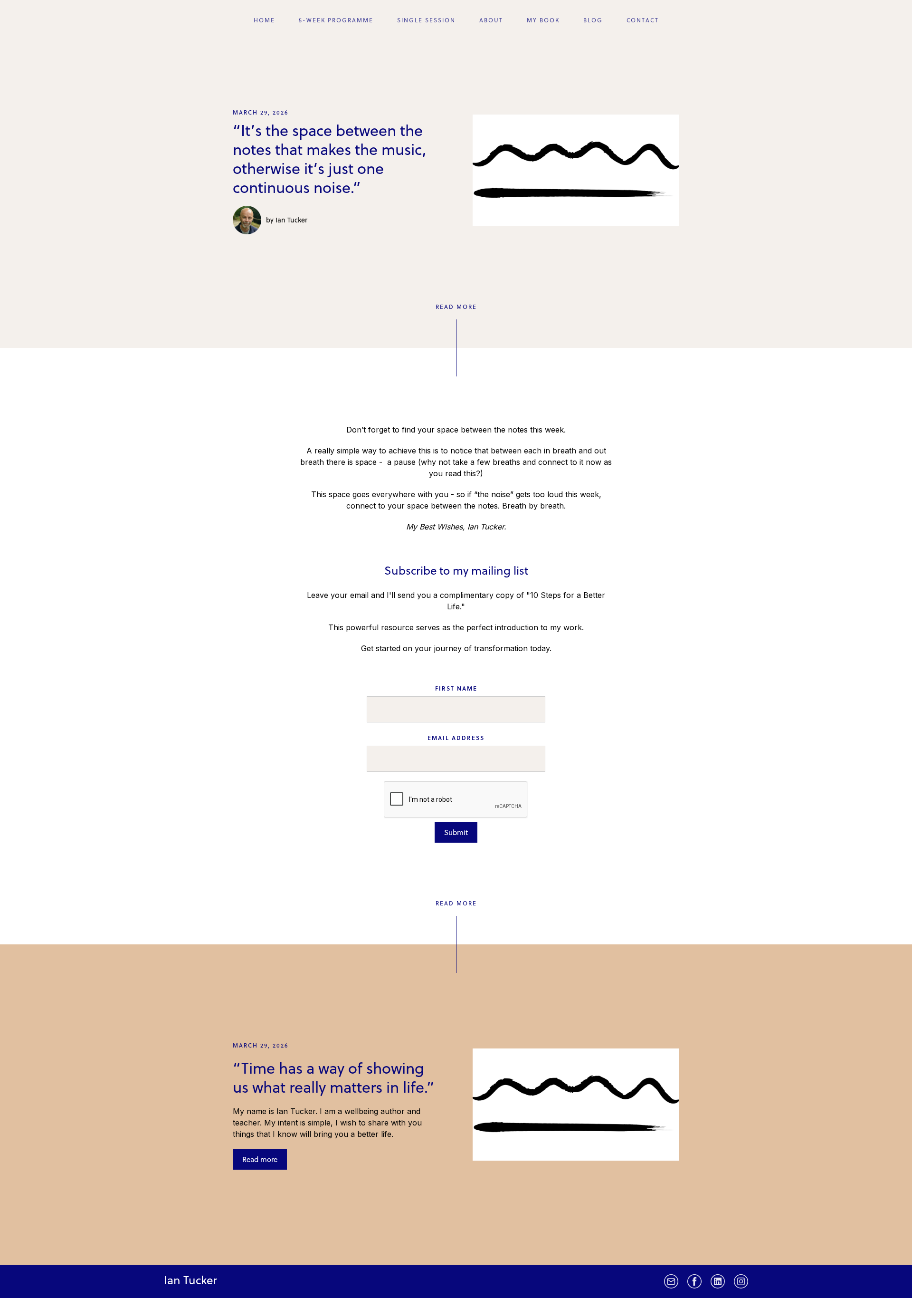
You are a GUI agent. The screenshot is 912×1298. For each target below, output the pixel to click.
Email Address (456, 737)
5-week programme (336, 20)
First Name (456, 688)
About (491, 20)
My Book (543, 20)
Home (264, 20)
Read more (259, 1159)
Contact (643, 20)
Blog (593, 20)
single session (426, 20)
